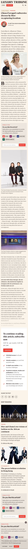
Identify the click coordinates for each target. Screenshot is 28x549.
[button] (14, 274)
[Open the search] (23, 5)
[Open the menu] (25, 5)
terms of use (17, 543)
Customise (4, 546)
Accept (16, 546)
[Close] (26, 522)
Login (3, 5)
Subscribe (9, 5)
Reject (11, 546)
